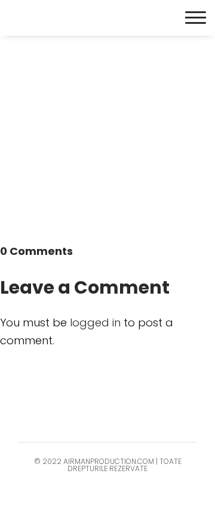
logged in (95, 322)
